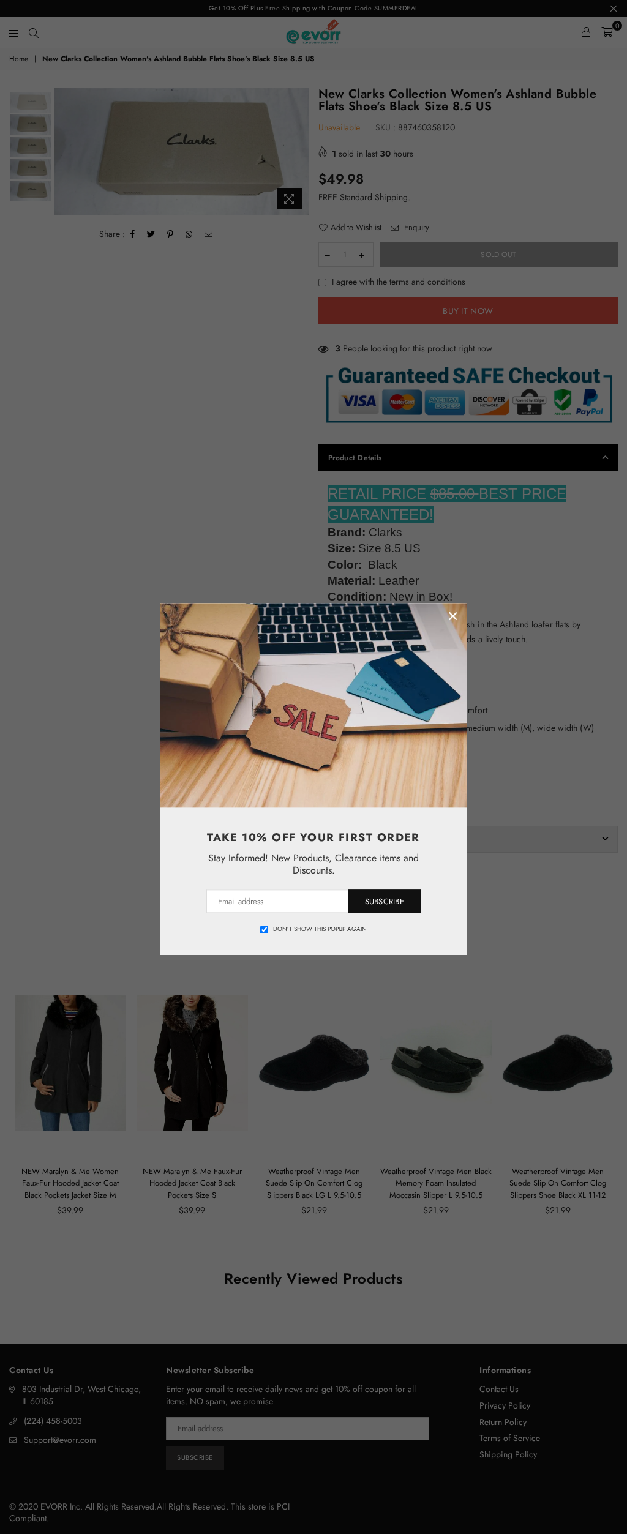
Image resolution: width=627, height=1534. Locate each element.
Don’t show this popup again (320, 929)
